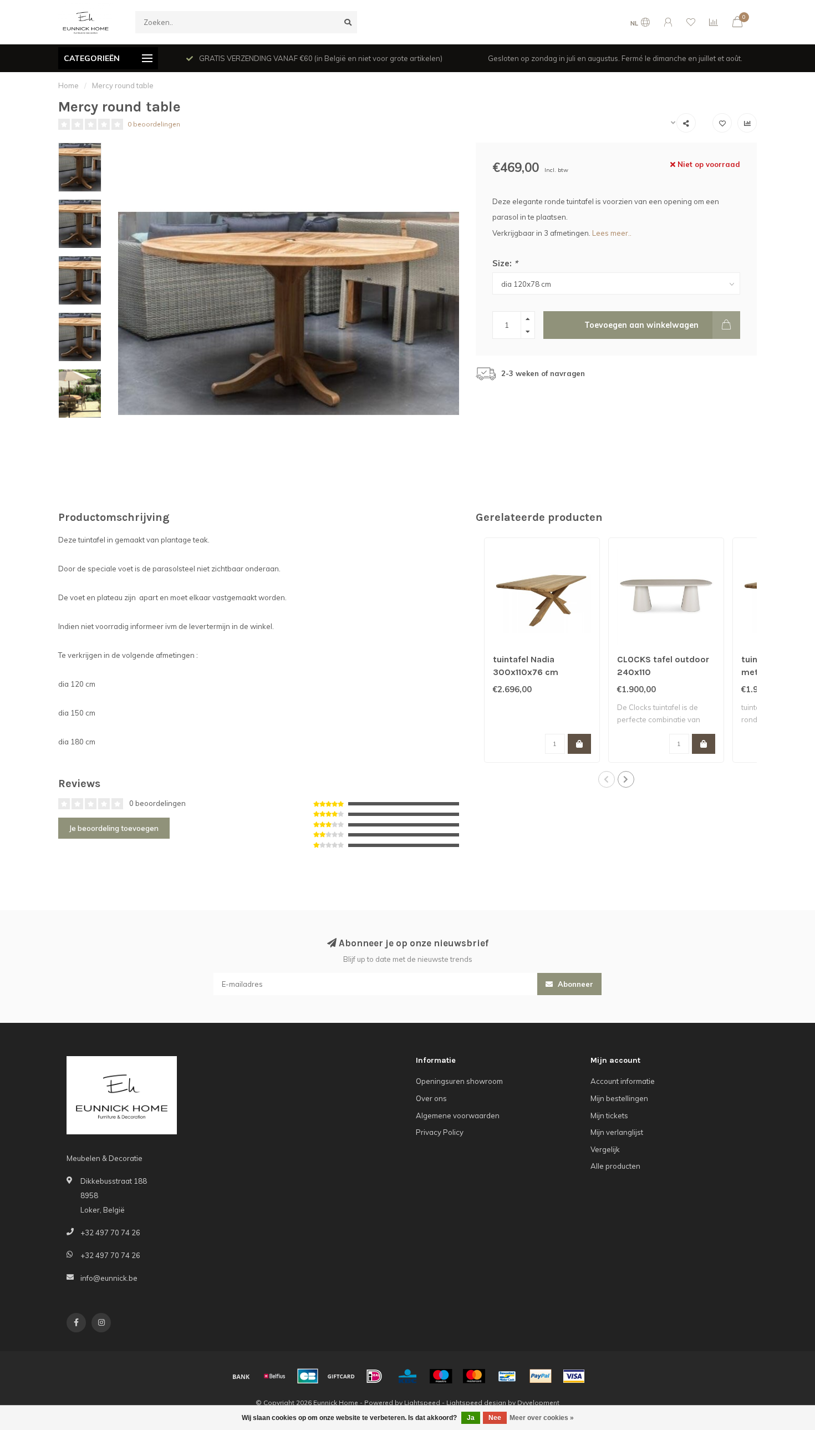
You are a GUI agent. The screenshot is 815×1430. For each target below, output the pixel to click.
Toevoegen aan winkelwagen (641, 325)
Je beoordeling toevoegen (114, 828)
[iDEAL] (374, 1376)
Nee (494, 1418)
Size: (505, 263)
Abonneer (574, 984)
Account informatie (622, 1081)
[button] (606, 779)
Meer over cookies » (542, 1418)
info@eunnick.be (108, 1278)
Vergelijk (605, 1149)
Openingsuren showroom (459, 1081)
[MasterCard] (474, 1376)
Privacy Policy (439, 1132)
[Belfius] (274, 1376)
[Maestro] (441, 1376)
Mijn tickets (609, 1115)
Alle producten (615, 1166)
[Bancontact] (507, 1376)
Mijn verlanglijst (616, 1132)
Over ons (431, 1098)
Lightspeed (422, 1402)
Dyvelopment (538, 1402)
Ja (471, 1418)
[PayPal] (540, 1376)
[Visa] (574, 1376)
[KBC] (407, 1376)
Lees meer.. (611, 233)
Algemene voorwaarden (458, 1115)
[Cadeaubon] (341, 1376)
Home (68, 85)
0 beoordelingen (154, 124)
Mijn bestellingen (619, 1098)
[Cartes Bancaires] (308, 1376)
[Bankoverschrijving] (241, 1376)
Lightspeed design (476, 1402)
